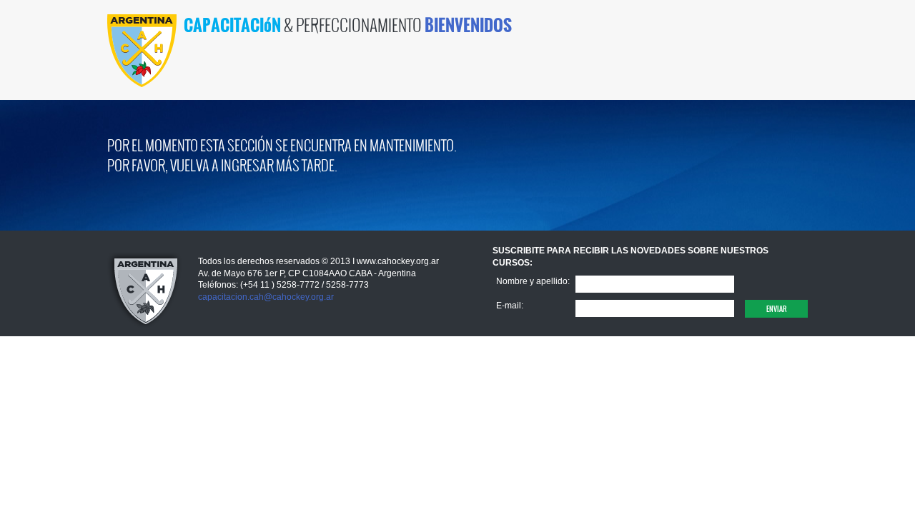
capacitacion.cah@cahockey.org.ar (266, 297)
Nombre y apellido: (533, 281)
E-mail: (509, 306)
